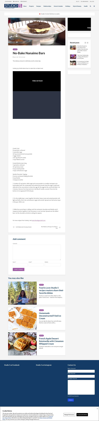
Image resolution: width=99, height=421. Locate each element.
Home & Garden (58, 6)
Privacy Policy (8, 418)
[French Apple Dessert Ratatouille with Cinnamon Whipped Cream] (22, 344)
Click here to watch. (54, 14)
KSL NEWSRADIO (84, 1)
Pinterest (24, 1)
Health (86, 6)
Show (25, 6)
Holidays (67, 6)
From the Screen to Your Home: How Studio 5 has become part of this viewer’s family (82, 49)
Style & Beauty (77, 6)
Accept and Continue (82, 414)
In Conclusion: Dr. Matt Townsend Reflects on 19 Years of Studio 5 (83, 63)
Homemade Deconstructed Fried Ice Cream (50, 316)
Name (14, 262)
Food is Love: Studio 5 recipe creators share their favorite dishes (51, 290)
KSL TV (77, 1)
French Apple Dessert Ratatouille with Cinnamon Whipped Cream (51, 341)
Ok (97, 408)
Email (30, 262)
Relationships (47, 6)
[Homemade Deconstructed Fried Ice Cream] (22, 318)
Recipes (38, 6)
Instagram (9, 1)
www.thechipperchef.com (38, 220)
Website (46, 262)
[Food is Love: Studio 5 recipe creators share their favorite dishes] (22, 293)
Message (72, 378)
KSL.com (92, 1)
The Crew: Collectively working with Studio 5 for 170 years (82, 57)
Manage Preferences (69, 414)
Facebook (16, 1)
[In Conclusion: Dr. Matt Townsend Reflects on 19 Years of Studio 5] (73, 62)
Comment (15, 243)
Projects (31, 6)
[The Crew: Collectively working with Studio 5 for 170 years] (73, 56)
